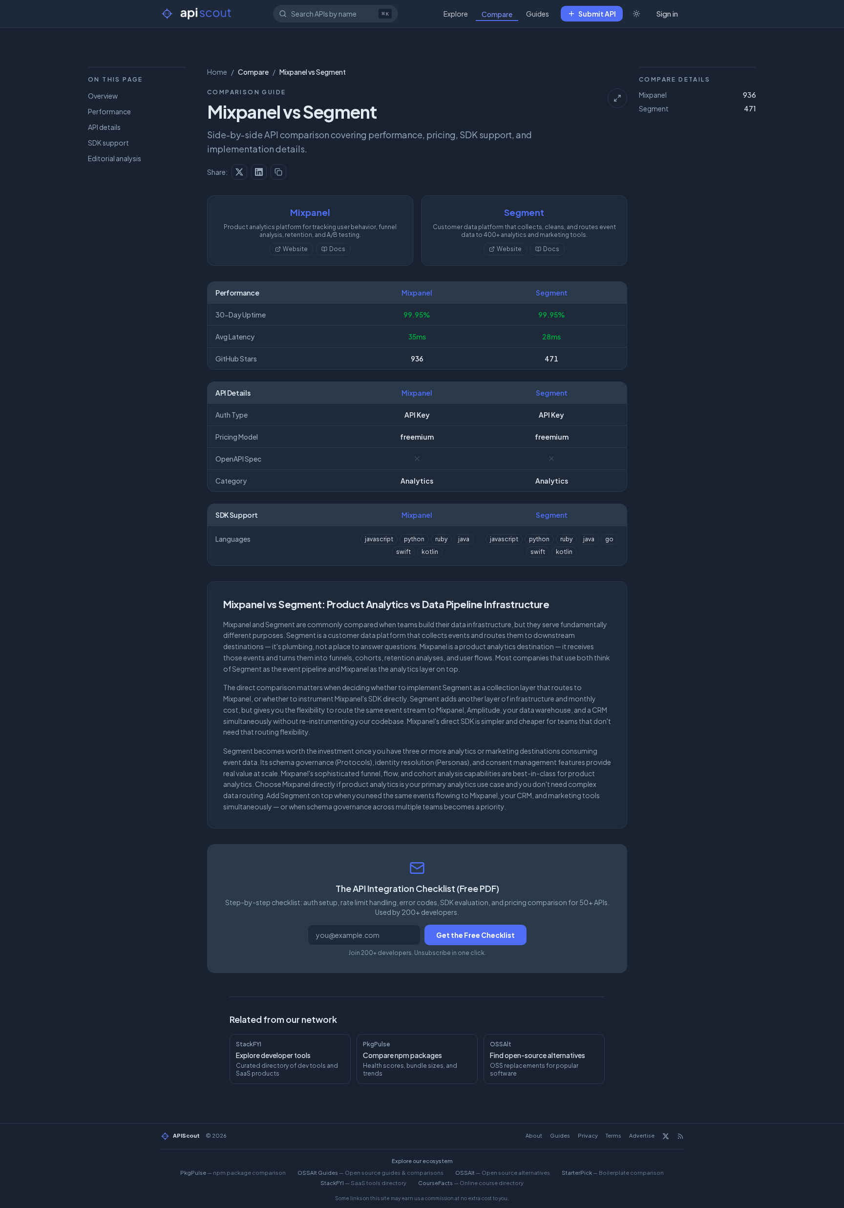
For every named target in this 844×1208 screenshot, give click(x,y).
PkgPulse (233, 1172)
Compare (497, 14)
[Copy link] (278, 172)
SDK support (108, 142)
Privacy (588, 1135)
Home (217, 71)
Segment (524, 212)
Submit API (597, 13)
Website (295, 249)
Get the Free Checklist (475, 935)
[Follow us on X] (665, 1136)
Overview (103, 95)
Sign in (667, 13)
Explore (455, 13)
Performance (109, 111)
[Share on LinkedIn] (259, 172)
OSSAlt (502, 1172)
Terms (613, 1135)
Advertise (641, 1135)
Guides (537, 13)
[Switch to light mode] (636, 13)
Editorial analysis (114, 158)
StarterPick (613, 1172)
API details (104, 127)
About (534, 1135)
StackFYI (363, 1183)
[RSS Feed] (680, 1136)
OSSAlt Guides (370, 1172)
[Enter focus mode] (617, 98)
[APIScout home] (196, 13)
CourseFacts (471, 1183)
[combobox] (335, 13)
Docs (337, 249)
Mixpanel (310, 212)
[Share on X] (239, 172)
